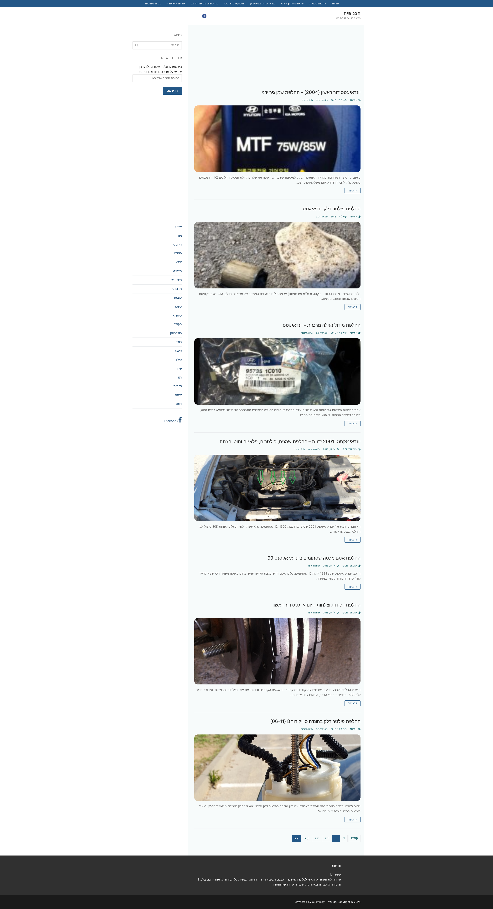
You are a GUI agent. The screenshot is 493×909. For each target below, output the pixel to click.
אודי (179, 235)
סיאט (178, 306)
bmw (178, 227)
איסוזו (178, 395)
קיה (179, 368)
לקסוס (178, 386)
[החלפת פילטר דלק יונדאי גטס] (277, 255)
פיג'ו (179, 360)
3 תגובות (306, 729)
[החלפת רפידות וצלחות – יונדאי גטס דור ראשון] (277, 651)
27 (317, 838)
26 (327, 838)
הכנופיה (352, 13)
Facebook (171, 421)
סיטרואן (177, 315)
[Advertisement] (277, 61)
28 (306, 838)
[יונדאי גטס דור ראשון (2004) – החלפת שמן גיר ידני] (277, 138)
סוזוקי (178, 404)
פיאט (178, 351)
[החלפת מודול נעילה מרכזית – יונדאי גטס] (277, 371)
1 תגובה (306, 100)
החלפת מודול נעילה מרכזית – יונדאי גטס (322, 325)
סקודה (178, 324)
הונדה (178, 253)
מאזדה (177, 271)
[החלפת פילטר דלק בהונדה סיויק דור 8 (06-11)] (277, 767)
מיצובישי (176, 280)
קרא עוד (352, 190)
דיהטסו (177, 244)
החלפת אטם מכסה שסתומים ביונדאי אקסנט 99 (314, 558)
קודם (354, 838)
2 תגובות (306, 333)
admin (354, 100)
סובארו (177, 297)
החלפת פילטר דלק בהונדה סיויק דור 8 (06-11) (315, 721)
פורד (179, 342)
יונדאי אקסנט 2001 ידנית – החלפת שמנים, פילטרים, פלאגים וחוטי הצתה (290, 441)
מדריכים (320, 100)
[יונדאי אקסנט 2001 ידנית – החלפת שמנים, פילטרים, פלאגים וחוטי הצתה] (277, 488)
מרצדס (177, 289)
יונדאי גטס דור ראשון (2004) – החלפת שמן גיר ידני (311, 92)
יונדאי (178, 262)
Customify (318, 901)
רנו (180, 377)
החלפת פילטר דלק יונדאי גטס (332, 208)
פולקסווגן (176, 333)
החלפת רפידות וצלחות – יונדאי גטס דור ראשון (316, 605)
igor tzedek (350, 449)
